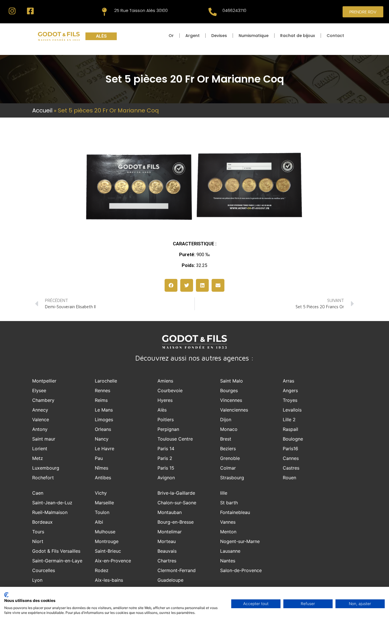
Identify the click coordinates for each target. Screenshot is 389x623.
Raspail (290, 429)
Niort (37, 541)
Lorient (39, 448)
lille (223, 493)
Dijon (225, 419)
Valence (40, 419)
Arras (288, 381)
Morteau (166, 541)
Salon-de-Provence (241, 570)
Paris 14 (165, 448)
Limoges (104, 419)
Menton (228, 531)
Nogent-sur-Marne (240, 541)
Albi (99, 522)
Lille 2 (289, 419)
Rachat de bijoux (297, 35)
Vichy (101, 493)
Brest (225, 439)
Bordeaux (42, 522)
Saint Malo (231, 381)
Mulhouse (105, 531)
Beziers (228, 448)
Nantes (227, 561)
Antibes (103, 477)
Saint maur (43, 439)
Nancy (101, 439)
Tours (38, 531)
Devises (219, 35)
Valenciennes (234, 410)
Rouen (289, 477)
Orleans (103, 429)
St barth (229, 502)
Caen (37, 493)
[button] (171, 285)
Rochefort (43, 477)
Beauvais (167, 551)
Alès (162, 410)
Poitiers (165, 419)
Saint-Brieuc (108, 551)
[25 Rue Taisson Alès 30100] (104, 12)
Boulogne (293, 439)
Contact (335, 35)
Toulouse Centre (175, 439)
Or (171, 35)
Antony (40, 429)
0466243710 (234, 10)
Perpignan (168, 429)
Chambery (43, 400)
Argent (192, 35)
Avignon (166, 477)
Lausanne (230, 551)
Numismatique (254, 35)
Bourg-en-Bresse (175, 522)
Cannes (291, 458)
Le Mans (104, 410)
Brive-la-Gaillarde (176, 493)
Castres (291, 468)
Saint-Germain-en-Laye (57, 561)
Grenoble (230, 458)
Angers (290, 390)
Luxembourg (45, 468)
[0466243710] (212, 12)
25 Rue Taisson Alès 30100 (141, 10)
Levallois (292, 410)
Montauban (169, 512)
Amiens (165, 381)
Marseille (104, 502)
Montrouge (106, 541)
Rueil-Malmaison (49, 512)
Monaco (229, 429)
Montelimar (169, 531)
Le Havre (104, 448)
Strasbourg (232, 477)
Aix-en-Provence (113, 561)
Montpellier (44, 381)
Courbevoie (170, 390)
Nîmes (101, 468)
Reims (101, 400)
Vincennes (231, 400)
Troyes (290, 400)
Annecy (40, 410)
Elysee (39, 390)
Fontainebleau (235, 512)
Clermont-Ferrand (176, 570)
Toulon (102, 512)
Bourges (229, 390)
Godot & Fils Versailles (56, 551)
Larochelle (106, 381)
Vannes (228, 522)
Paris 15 (165, 468)
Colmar (228, 468)
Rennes (102, 390)
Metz (37, 458)
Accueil (42, 110)
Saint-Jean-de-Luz (52, 502)
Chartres (166, 561)
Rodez (101, 570)
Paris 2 (164, 458)
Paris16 (290, 448)
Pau (99, 458)
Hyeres (165, 400)
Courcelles (43, 570)
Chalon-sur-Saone (176, 502)
